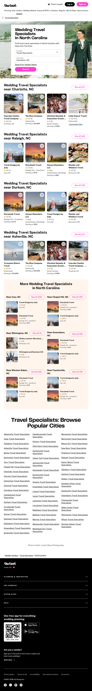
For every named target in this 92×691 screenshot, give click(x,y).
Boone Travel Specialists (15, 453)
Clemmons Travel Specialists (17, 481)
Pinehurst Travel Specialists (73, 453)
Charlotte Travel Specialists (16, 471)
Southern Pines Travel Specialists (71, 484)
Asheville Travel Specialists (16, 448)
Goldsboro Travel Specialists (17, 523)
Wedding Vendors (11, 555)
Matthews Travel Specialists (45, 510)
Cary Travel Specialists (14, 462)
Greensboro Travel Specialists (17, 528)
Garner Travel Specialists (15, 514)
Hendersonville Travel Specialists (42, 435)
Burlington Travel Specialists (17, 457)
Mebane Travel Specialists (44, 515)
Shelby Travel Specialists (72, 479)
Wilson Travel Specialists (72, 519)
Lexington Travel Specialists (45, 501)
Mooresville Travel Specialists (46, 524)
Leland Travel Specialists (44, 491)
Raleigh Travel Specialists (73, 457)
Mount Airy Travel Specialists (74, 443)
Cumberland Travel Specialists (12, 496)
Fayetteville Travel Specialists (12, 508)
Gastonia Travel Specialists (16, 519)
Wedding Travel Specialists (25, 87)
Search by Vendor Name (26, 64)
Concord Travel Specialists (16, 485)
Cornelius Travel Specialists (16, 490)
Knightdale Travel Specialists (46, 487)
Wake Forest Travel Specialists (69, 508)
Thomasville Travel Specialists (69, 501)
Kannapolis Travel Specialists (46, 470)
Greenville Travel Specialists (16, 533)
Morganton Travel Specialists (74, 434)
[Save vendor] (20, 97)
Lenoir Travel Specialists (44, 496)
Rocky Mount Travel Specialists (70, 463)
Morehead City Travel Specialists (42, 530)
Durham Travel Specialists (15, 502)
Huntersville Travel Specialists (41, 452)
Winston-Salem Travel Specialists (71, 525)
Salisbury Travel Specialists (73, 469)
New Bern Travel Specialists (73, 448)
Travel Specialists (11, 18)
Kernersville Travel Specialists (41, 476)
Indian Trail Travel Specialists (46, 458)
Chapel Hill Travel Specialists (17, 467)
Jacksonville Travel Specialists (41, 464)
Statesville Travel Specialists (74, 491)
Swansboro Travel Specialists (74, 495)
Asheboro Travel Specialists (16, 443)
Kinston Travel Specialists (44, 482)
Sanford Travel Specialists (73, 474)
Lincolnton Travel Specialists (45, 505)
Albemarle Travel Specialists (17, 434)
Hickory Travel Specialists (44, 441)
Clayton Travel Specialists (15, 476)
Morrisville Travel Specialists (74, 439)
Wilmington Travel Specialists (74, 515)
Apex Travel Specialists (14, 439)
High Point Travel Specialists (45, 446)
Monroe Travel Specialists (44, 519)
